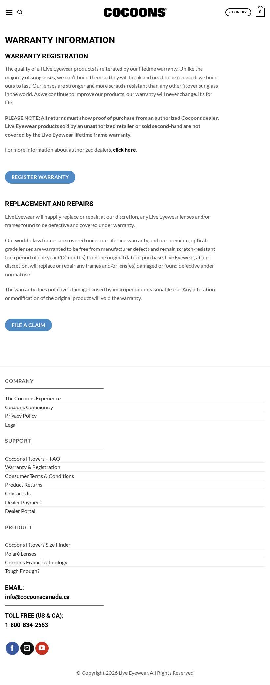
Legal (11, 424)
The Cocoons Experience (33, 398)
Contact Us (18, 493)
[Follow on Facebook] (12, 648)
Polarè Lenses (20, 553)
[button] (9, 12)
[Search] (19, 12)
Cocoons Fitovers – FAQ (32, 458)
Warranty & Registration (32, 467)
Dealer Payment (23, 502)
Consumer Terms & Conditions (39, 476)
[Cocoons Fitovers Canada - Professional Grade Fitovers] (135, 12)
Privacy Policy (21, 415)
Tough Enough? (22, 571)
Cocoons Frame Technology (36, 562)
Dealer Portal (20, 511)
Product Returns (23, 484)
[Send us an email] (27, 648)
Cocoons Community (29, 407)
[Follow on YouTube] (42, 648)
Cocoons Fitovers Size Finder (37, 544)
